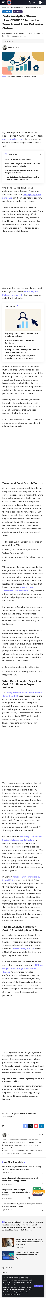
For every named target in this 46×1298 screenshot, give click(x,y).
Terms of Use (26, 1289)
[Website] (40, 1134)
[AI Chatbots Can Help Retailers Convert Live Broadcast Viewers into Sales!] (8, 1242)
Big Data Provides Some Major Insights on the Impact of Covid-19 (22, 178)
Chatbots (19, 1247)
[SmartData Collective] (8, 2)
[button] (38, 1286)
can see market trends (13, 139)
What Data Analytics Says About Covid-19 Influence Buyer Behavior (22, 165)
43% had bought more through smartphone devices (22, 968)
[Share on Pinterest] (36, 1126)
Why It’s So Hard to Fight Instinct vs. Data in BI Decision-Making (16, 1192)
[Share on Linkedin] (41, 1126)
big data (15, 1114)
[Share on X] (30, 1126)
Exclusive (17, 11)
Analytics (7, 11)
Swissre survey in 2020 (23, 948)
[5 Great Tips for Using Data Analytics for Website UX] (8, 1255)
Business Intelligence (39, 1191)
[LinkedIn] (43, 1134)
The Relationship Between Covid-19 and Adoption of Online (22, 171)
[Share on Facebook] (25, 1126)
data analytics (8, 1117)
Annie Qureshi (13, 47)
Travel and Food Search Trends (18, 159)
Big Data (37, 1188)
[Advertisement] (23, 104)
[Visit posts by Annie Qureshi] (4, 1135)
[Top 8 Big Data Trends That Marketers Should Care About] (23, 320)
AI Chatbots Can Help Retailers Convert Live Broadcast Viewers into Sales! (29, 1241)
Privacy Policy (14, 1289)
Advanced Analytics (16, 346)
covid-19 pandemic (28, 1114)
